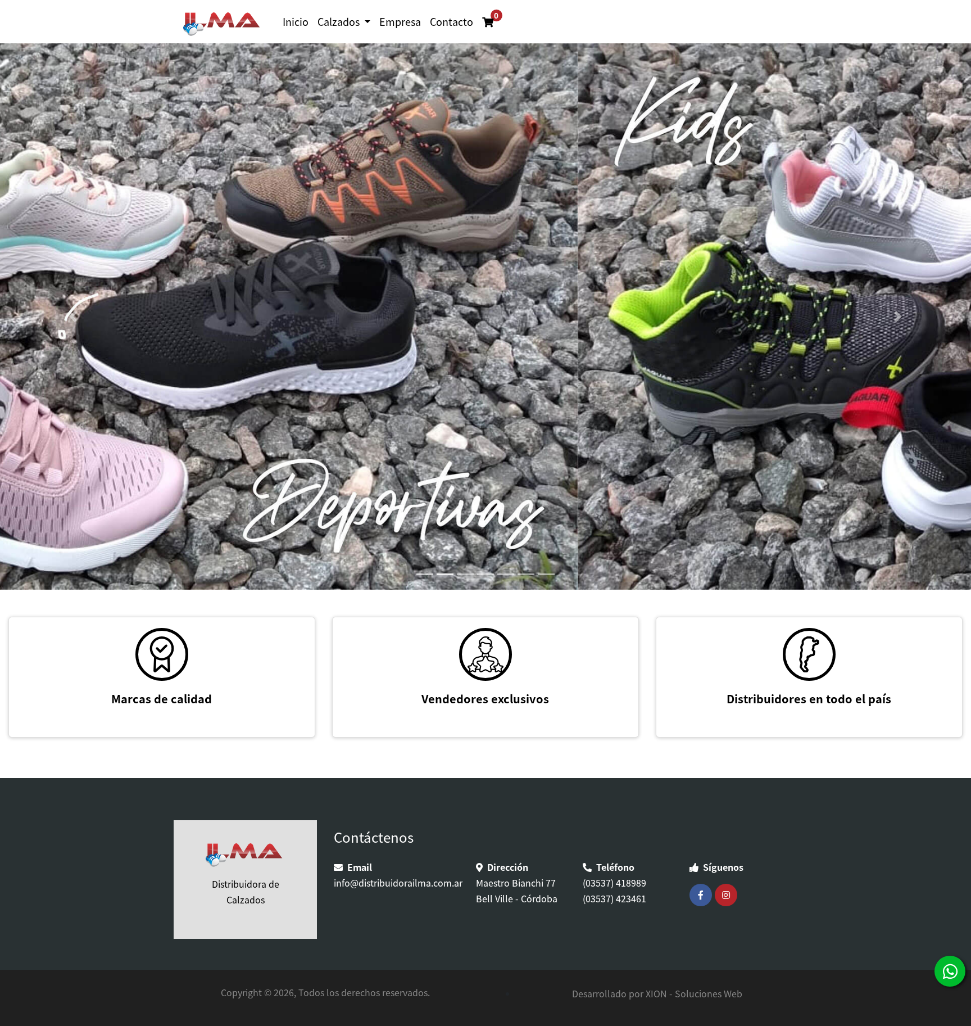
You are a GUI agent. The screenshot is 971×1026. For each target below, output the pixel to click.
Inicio (295, 21)
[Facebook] (702, 895)
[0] (482, 14)
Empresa (400, 21)
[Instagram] (727, 895)
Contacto (451, 21)
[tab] (424, 574)
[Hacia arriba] (952, 1007)
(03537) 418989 (614, 882)
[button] (73, 316)
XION (656, 993)
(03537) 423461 (614, 898)
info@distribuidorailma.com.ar (398, 882)
